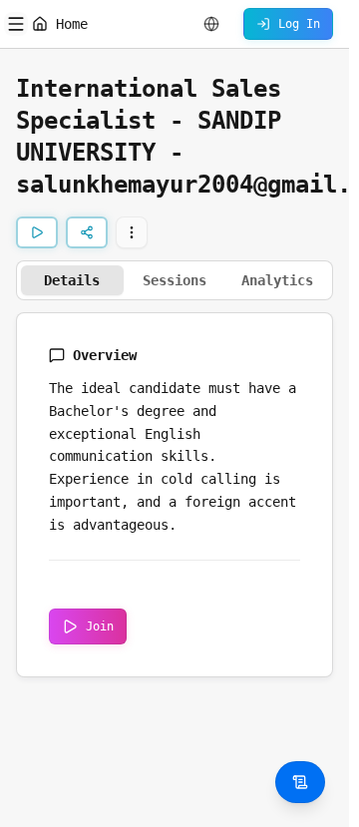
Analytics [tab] (277, 280)
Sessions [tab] (174, 280)
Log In (299, 24)
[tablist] (174, 280)
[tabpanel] (174, 494)
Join (100, 626)
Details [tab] (72, 280)
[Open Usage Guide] (300, 782)
